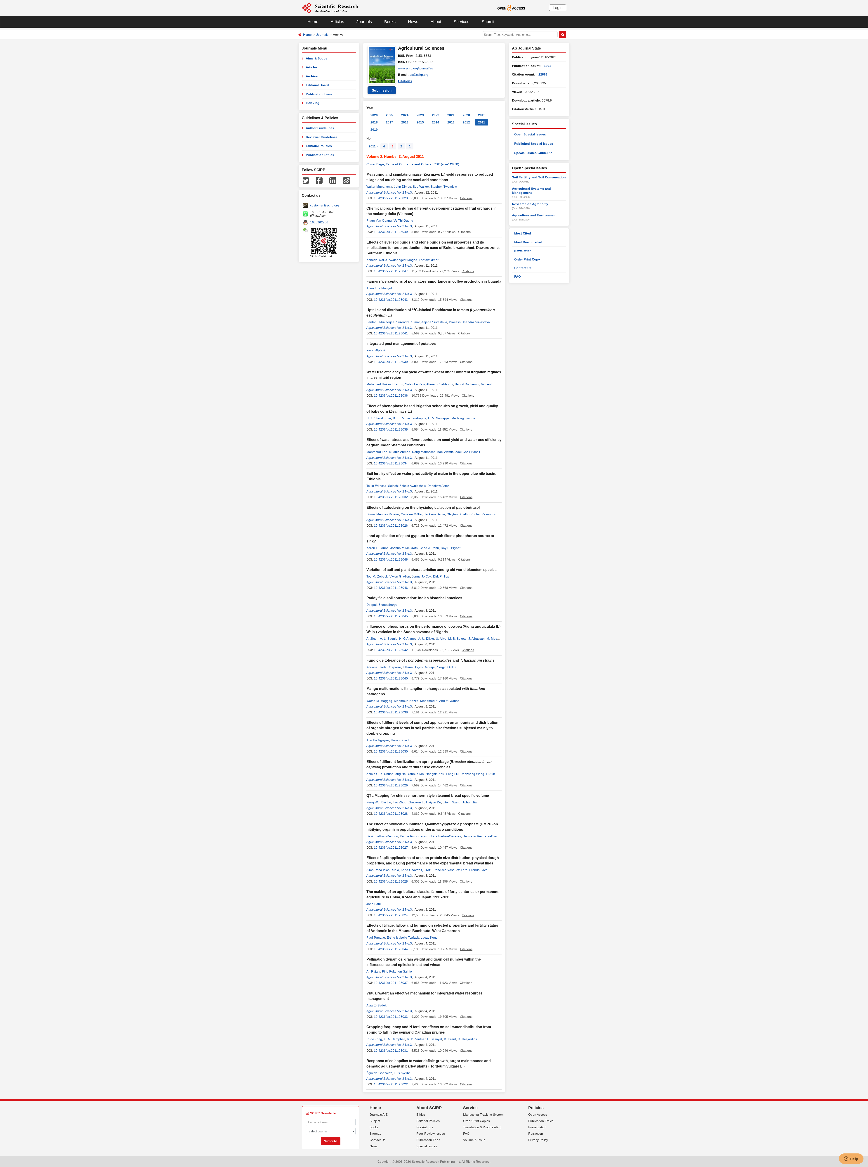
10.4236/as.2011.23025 (391, 881)
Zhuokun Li (416, 802)
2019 (481, 115)
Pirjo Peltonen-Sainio (397, 971)
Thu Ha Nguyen (377, 740)
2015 (420, 122)
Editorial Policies (319, 146)
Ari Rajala (373, 971)
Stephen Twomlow (444, 186)
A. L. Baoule (388, 638)
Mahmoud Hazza (406, 701)
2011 (481, 122)
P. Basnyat (434, 1039)
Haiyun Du (433, 802)
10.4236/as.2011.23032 (391, 497)
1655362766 (319, 222)
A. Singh (372, 638)
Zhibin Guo (374, 774)
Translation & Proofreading (482, 1127)
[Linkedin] (332, 180)
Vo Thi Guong (403, 220)
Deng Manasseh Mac (427, 452)
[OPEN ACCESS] (511, 7)
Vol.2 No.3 (404, 192)
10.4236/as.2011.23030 (391, 751)
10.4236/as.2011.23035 (391, 429)
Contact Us (522, 268)
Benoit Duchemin (467, 384)
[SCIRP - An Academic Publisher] (330, 7)
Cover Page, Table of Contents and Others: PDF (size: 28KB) (412, 164)
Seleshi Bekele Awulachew (407, 486)
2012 (466, 122)
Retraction (535, 1133)
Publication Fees (319, 94)
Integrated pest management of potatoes (401, 344)
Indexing (312, 103)
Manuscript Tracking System (483, 1114)
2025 (389, 115)
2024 (404, 115)
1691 (547, 66)
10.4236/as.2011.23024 (391, 915)
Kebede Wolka (376, 260)
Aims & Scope (316, 58)
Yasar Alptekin (376, 350)
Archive (312, 76)
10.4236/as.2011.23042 (391, 650)
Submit (488, 21)
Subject (375, 1121)
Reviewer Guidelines (321, 137)
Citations (405, 81)
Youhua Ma (416, 774)
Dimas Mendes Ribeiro (382, 514)
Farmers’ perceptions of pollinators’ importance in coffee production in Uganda (433, 281)
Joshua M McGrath (404, 548)
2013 (451, 122)
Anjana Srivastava (434, 322)
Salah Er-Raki (415, 384)
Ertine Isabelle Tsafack (403, 937)
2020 (466, 115)
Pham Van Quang (379, 220)
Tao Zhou (399, 802)
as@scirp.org (419, 74)
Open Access (537, 1114)
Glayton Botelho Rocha (463, 514)
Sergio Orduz (446, 667)
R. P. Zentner (416, 1039)
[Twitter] (306, 180)
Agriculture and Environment (534, 215)
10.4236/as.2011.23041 (391, 333)
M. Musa (492, 638)
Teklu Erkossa (376, 486)
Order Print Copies (476, 1121)
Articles (337, 21)
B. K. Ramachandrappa (409, 418)
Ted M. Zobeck (377, 576)
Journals (364, 21)
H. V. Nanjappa (439, 418)
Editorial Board (317, 85)
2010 (374, 129)
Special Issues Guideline (533, 153)
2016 (404, 122)
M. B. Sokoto (457, 638)
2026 (374, 115)
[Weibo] (346, 180)
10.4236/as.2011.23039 (391, 362)
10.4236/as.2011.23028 (391, 813)
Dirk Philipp (441, 576)
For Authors (424, 1127)
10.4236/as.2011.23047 (391, 271)
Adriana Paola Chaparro (383, 667)
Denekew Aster (438, 486)
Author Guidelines (320, 128)
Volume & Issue (474, 1140)
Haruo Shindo (400, 740)
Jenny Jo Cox (421, 576)
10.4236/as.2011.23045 (391, 616)
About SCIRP (429, 1107)
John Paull (373, 904)
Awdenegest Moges (403, 260)
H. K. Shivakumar (378, 418)
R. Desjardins (467, 1039)
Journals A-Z (379, 1114)
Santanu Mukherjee (380, 322)
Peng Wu (373, 802)
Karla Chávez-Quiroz (416, 870)
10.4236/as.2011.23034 (391, 463)
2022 (435, 115)
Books (390, 21)
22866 (542, 74)
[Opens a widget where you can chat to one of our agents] (851, 1159)
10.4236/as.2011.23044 (391, 949)
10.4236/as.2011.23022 (391, 1084)
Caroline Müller (411, 514)
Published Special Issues (533, 143)
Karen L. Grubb (377, 548)
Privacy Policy (538, 1140)
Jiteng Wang (451, 802)
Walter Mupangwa (379, 186)
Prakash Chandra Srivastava (469, 322)
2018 (374, 122)
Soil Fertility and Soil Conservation (539, 177)
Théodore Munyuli (379, 288)
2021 (451, 115)
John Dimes (402, 186)
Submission (382, 90)
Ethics (420, 1114)
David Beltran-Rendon (382, 836)
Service (470, 1107)
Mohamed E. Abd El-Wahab (440, 701)
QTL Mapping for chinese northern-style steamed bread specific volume (427, 796)
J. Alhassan (476, 638)
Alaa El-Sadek (376, 1005)
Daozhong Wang (472, 774)
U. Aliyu (441, 638)
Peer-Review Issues (430, 1133)
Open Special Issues (530, 134)
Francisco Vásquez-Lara (449, 870)
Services (461, 21)
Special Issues (426, 1146)
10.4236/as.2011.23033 (391, 1016)
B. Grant (450, 1039)
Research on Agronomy (530, 204)
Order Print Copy (527, 259)
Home (312, 21)
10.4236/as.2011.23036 (391, 395)
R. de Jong (374, 1039)
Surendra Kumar (408, 322)
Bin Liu (386, 802)
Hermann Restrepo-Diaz (480, 836)
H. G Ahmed (408, 638)
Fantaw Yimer (429, 260)
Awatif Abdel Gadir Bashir (462, 452)
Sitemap (375, 1133)
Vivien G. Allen (399, 576)
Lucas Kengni (430, 937)
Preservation (537, 1127)
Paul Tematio (375, 937)
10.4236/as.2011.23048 (391, 559)
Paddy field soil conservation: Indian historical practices (414, 598)
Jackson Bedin (434, 514)
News (413, 21)
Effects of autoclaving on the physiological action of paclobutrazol (423, 507)
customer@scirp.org (324, 205)
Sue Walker (421, 186)
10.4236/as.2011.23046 (391, 587)
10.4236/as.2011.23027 (391, 847)
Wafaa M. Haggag (379, 701)
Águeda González (379, 1073)
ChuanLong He (395, 774)
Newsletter (522, 251)
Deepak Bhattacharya (381, 604)
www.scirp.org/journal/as (415, 68)
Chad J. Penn (429, 548)
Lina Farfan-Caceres (446, 836)
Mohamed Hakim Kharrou (384, 384)
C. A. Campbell (394, 1039)
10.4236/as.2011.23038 (391, 712)
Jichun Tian (470, 802)
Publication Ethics (320, 155)
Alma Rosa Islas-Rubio (382, 870)
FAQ (517, 276)
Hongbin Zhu (435, 774)
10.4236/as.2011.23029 (391, 785)
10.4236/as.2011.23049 (391, 232)
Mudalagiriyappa (463, 418)
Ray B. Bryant (450, 548)
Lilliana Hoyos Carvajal (419, 667)
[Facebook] (319, 180)
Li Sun (490, 774)
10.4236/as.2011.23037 (391, 983)
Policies (536, 1107)
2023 (420, 115)
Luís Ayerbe (402, 1073)
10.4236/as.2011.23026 (391, 525)
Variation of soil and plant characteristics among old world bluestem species (431, 570)
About (436, 21)
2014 (435, 122)
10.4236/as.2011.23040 (391, 678)
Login (558, 7)
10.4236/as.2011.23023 (391, 198)
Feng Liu (452, 774)
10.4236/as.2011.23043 (391, 299)
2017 (389, 122)
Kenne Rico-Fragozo (414, 836)
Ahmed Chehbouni (439, 384)
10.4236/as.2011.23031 (391, 1050)
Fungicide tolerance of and (430, 660)
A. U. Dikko (426, 638)
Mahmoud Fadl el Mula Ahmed (388, 452)
